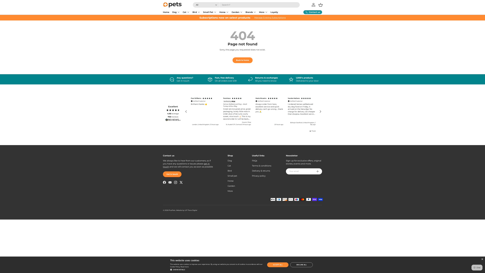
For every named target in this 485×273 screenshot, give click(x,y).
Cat (184, 12)
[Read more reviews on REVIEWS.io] (173, 120)
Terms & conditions (261, 166)
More (261, 12)
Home (166, 12)
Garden (235, 12)
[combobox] (246, 5)
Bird (194, 12)
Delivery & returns (261, 171)
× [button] (482, 259)
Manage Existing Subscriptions (270, 17)
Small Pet (208, 12)
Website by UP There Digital (186, 210)
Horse (222, 12)
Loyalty (274, 12)
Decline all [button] (301, 265)
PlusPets (172, 210)
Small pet (232, 176)
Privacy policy (259, 176)
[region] (253, 112)
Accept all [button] (278, 265)
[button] (320, 5)
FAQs (254, 161)
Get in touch (172, 174)
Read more (185, 267)
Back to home (242, 60)
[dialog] (242, 265)
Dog (174, 12)
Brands (249, 12)
